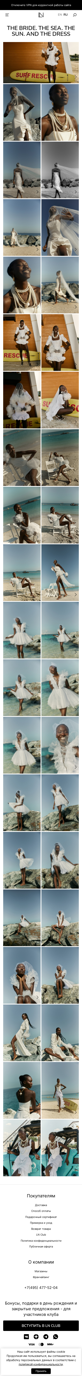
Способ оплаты (41, 1210)
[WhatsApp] (55, 1336)
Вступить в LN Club (41, 1325)
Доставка (41, 1205)
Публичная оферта (41, 1246)
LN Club (41, 1234)
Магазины (41, 1271)
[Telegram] (45, 1336)
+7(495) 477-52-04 (41, 1287)
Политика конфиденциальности (41, 1240)
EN (60, 14)
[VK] (26, 1336)
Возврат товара (41, 1228)
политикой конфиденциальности (41, 1364)
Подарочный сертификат (41, 1217)
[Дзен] (36, 1336)
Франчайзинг (41, 1277)
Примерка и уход (41, 1222)
